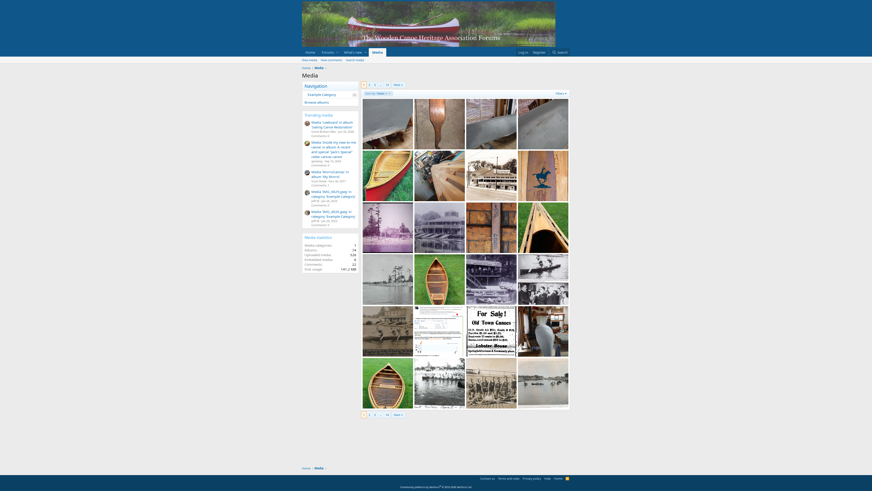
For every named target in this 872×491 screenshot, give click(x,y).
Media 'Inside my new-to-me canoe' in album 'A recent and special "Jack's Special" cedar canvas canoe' (333, 149)
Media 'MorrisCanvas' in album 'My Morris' (330, 174)
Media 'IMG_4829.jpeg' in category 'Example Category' (333, 194)
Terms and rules (508, 478)
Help (547, 478)
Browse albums (317, 102)
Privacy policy (532, 478)
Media (377, 52)
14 (387, 85)
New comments (331, 60)
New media (309, 60)
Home (310, 52)
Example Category (322, 94)
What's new (353, 52)
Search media (355, 60)
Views (374, 93)
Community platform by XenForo (436, 487)
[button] (337, 52)
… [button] (380, 85)
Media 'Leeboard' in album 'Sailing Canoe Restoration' (332, 124)
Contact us (487, 478)
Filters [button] (560, 93)
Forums (328, 52)
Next (397, 85)
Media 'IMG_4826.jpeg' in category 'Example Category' (333, 214)
